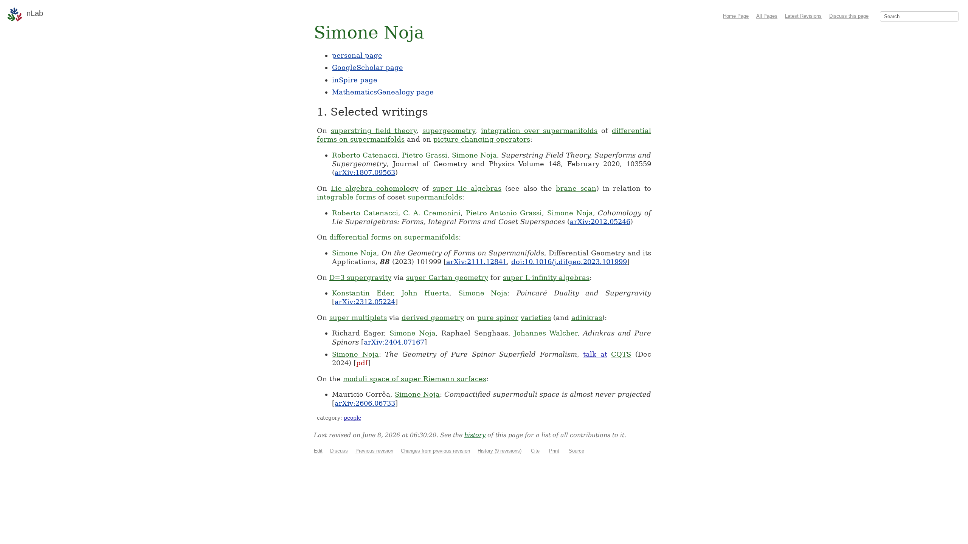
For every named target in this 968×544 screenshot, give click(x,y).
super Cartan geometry (447, 277)
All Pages (766, 16)
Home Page (736, 16)
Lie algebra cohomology (374, 188)
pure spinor (497, 317)
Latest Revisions (803, 16)
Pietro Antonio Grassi (504, 213)
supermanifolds (435, 197)
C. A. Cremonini (431, 213)
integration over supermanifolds (539, 130)
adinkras (586, 317)
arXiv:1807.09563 (365, 172)
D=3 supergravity (360, 277)
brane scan (576, 188)
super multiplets (358, 317)
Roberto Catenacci (364, 155)
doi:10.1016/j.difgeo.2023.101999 (569, 262)
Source (576, 451)
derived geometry (433, 317)
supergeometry (448, 130)
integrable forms (346, 197)
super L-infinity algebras (546, 277)
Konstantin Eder (362, 293)
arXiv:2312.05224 (365, 302)
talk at (595, 354)
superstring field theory (374, 130)
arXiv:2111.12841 (476, 262)
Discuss (339, 451)
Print (554, 451)
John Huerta (425, 293)
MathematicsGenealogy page (383, 92)
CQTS (621, 354)
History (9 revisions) (499, 451)
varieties (536, 317)
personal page (357, 55)
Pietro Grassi (424, 155)
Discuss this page (849, 16)
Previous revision (374, 451)
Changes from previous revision (435, 451)
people (352, 418)
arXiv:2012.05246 (600, 222)
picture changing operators (481, 139)
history (475, 435)
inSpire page (354, 80)
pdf (362, 363)
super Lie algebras (467, 188)
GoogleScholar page (367, 67)
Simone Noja (474, 155)
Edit (318, 451)
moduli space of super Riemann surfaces (414, 379)
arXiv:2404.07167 (394, 342)
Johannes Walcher (545, 333)
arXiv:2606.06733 (365, 403)
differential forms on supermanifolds (394, 237)
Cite (535, 451)
